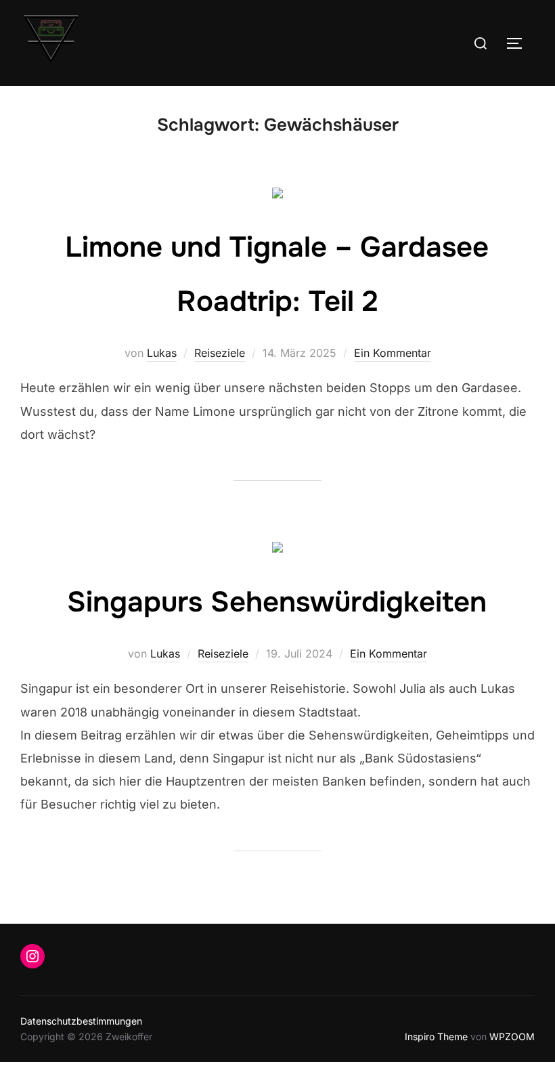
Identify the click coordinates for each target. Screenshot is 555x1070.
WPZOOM (512, 1036)
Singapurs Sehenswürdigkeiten (277, 602)
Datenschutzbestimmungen (81, 1021)
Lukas (162, 353)
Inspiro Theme (436, 1036)
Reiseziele (219, 353)
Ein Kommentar (392, 353)
